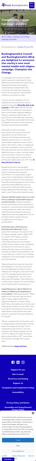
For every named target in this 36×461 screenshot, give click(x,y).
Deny (18, 446)
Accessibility (18, 392)
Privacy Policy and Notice (18, 403)
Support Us (18, 383)
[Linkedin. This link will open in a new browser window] (18, 363)
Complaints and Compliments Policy (18, 388)
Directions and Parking (18, 379)
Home (4, 37)
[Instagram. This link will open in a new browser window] (23, 363)
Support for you (18, 370)
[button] (33, 413)
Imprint (31, 456)
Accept (18, 440)
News (9, 37)
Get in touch (18, 374)
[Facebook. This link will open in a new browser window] (13, 363)
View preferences (18, 451)
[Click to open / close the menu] (32, 6)
